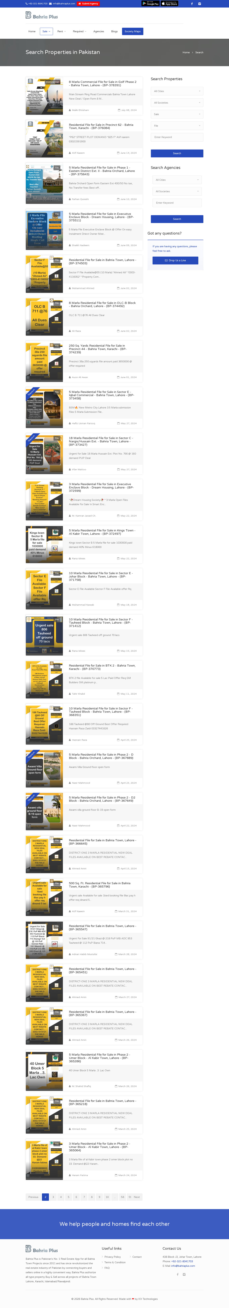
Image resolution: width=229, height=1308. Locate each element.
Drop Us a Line (177, 260)
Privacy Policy (112, 1256)
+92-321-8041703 (37, 3)
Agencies (98, 31)
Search (177, 153)
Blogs (114, 31)
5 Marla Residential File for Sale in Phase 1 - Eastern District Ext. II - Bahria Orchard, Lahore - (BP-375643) (102, 171)
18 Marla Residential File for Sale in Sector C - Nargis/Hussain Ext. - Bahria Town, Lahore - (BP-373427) (101, 441)
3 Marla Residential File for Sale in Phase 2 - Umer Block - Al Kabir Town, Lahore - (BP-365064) (99, 1147)
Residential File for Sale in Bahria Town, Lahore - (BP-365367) (102, 1013)
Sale (45, 31)
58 (122, 1197)
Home (32, 31)
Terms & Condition (115, 1262)
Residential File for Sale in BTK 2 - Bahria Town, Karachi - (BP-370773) (102, 667)
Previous (33, 1197)
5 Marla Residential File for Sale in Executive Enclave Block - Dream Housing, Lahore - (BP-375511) (101, 217)
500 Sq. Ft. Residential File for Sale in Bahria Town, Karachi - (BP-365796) (99, 884)
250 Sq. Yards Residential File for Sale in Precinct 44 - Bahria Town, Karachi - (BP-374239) (98, 349)
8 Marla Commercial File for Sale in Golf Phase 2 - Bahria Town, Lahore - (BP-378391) (102, 83)
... (115, 1197)
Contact (137, 1256)
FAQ (107, 1267)
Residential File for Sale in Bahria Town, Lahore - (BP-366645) (102, 841)
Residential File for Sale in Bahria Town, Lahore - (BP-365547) (102, 927)
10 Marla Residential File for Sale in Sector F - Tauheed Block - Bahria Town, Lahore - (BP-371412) (101, 623)
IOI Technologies (148, 1298)
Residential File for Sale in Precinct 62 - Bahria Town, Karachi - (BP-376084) (101, 126)
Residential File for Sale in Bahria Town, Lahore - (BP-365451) (102, 970)
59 (130, 1197)
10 (107, 1197)
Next (137, 1197)
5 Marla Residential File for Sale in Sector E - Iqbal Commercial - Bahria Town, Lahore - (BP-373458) (101, 395)
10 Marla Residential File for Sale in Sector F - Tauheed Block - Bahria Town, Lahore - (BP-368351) (101, 712)
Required (78, 31)
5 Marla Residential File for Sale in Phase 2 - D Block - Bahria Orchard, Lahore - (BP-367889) (101, 756)
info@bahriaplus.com (64, 3)
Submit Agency (90, 3)
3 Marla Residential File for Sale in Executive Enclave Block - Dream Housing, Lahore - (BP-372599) (101, 487)
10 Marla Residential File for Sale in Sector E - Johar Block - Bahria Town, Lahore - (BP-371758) (101, 576)
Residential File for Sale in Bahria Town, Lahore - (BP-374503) (102, 261)
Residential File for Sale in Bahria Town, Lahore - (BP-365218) (102, 1102)
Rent (60, 31)
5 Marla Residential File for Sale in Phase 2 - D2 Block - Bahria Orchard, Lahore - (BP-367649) (102, 799)
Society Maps (133, 31)
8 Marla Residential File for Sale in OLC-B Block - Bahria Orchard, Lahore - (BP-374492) (102, 304)
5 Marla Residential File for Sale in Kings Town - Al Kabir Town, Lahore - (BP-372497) (102, 532)
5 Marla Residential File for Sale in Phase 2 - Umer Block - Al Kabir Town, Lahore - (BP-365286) (99, 1058)
